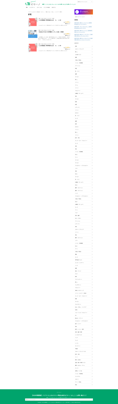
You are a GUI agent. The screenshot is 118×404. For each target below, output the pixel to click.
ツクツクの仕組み (47, 7)
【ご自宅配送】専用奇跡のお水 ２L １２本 (49, 20)
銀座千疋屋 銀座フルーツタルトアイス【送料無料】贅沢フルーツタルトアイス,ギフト (83, 39)
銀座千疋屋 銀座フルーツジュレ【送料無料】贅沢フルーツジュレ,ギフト (83, 31)
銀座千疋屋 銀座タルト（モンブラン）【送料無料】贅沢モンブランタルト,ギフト (83, 35)
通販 (27, 7)
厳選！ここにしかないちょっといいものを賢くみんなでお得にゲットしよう (59, 397)
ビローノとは (39, 7)
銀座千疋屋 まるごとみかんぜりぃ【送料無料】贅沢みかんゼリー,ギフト (83, 27)
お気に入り (54, 7)
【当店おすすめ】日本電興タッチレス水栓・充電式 (51, 32)
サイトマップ (59, 392)
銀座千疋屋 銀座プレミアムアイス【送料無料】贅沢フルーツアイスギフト (83, 23)
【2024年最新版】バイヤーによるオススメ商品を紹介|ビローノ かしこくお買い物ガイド (59, 395)
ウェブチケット (32, 7)
